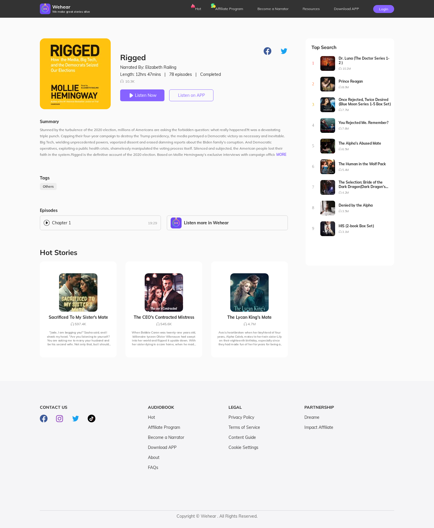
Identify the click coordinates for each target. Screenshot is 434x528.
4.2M (345, 192)
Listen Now (145, 95)
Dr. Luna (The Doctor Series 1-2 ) (364, 60)
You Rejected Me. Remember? (364, 122)
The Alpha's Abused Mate (360, 143)
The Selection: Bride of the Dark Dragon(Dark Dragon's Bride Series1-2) (362, 184)
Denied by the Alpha (356, 205)
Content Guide (242, 437)
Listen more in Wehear (206, 222)
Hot (198, 8)
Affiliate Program (229, 8)
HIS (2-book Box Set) (356, 226)
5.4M (345, 169)
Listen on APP (191, 95)
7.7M (345, 110)
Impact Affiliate (318, 427)
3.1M (345, 231)
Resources (311, 8)
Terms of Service (244, 427)
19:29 (152, 223)
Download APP (162, 447)
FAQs (153, 467)
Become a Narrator (272, 8)
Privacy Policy (241, 417)
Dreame (311, 417)
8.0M (345, 87)
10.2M (346, 68)
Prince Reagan (351, 81)
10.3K (130, 81)
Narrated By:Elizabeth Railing (148, 67)
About (153, 457)
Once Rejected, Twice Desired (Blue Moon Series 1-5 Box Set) (365, 101)
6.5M (345, 149)
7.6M (345, 128)
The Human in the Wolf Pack (362, 164)
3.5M (345, 211)
